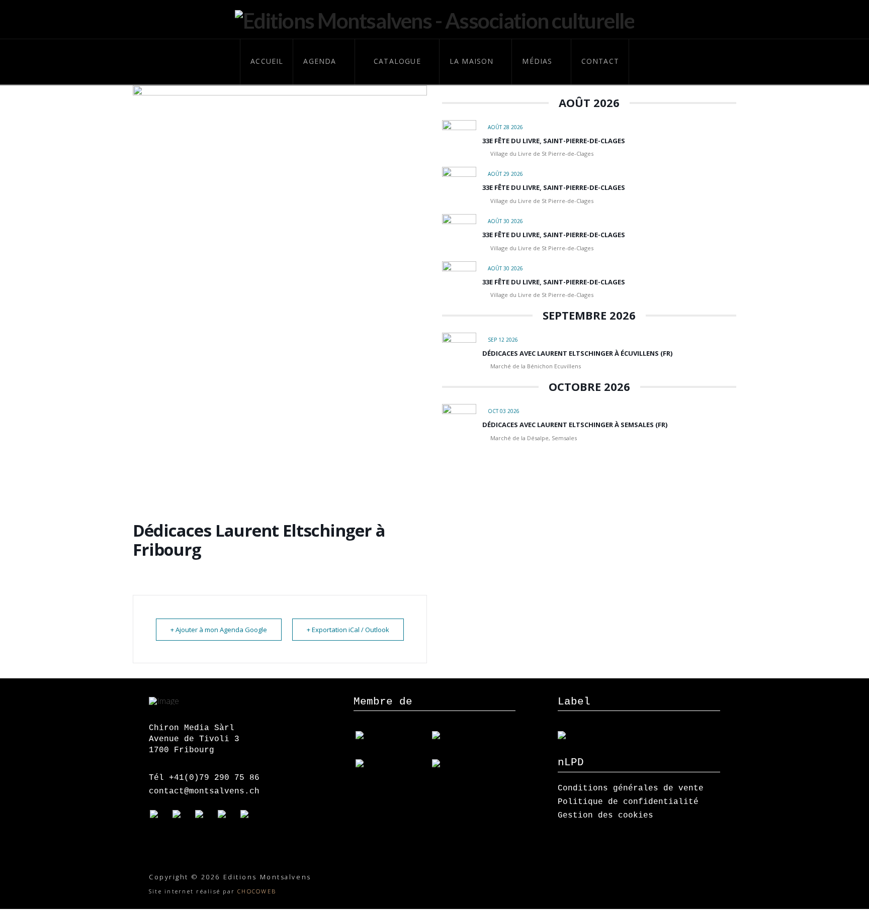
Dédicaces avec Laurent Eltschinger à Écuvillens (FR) (577, 353)
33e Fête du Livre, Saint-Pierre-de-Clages (553, 140)
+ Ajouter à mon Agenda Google (218, 629)
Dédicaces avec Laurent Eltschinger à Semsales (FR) (574, 424)
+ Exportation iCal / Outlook (348, 629)
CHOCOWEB (256, 891)
